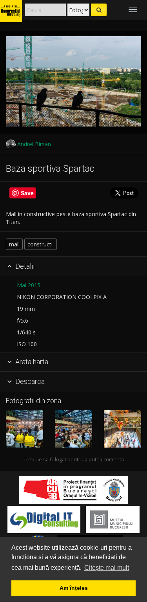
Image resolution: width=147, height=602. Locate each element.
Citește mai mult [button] (106, 567)
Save (27, 193)
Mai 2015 (28, 285)
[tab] (73, 266)
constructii (40, 244)
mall (14, 244)
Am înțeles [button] (74, 588)
